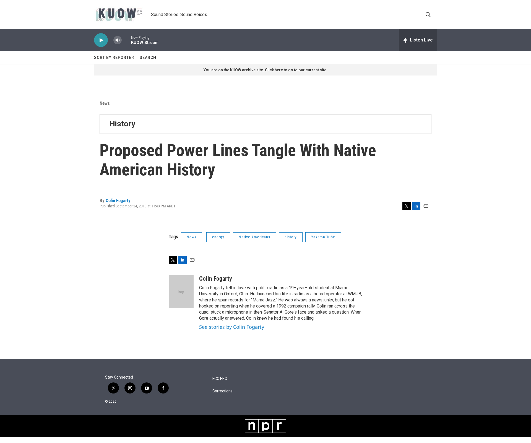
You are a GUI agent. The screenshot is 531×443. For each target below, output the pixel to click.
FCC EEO (219, 379)
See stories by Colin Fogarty (231, 327)
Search (148, 57)
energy (218, 237)
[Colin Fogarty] (181, 291)
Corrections (222, 391)
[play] (101, 40)
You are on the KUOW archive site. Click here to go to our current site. (265, 70)
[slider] (126, 40)
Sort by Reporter (114, 57)
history (291, 237)
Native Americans (254, 237)
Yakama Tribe (323, 237)
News (105, 103)
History (122, 123)
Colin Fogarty (118, 200)
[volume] (117, 40)
